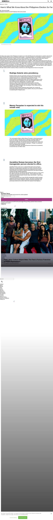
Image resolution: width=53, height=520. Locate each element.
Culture (6, 4)
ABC (33, 81)
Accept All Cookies (23, 517)
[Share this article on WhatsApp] (1, 47)
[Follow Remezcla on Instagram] (8, 205)
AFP (41, 178)
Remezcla (2, 4)
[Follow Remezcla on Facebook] (2, 205)
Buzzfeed (25, 169)
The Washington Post (19, 64)
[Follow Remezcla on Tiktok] (15, 205)
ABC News (35, 60)
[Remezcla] (5, 1)
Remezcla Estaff (5, 10)
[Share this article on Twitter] (8, 47)
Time (33, 85)
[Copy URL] (3, 51)
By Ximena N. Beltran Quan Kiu (11, 263)
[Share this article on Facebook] (4, 47)
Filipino (1, 192)
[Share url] (1, 54)
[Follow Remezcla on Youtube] (12, 205)
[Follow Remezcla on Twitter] (5, 205)
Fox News (18, 145)
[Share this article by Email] (11, 47)
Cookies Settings (13, 517)
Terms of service (38, 201)
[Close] (51, 513)
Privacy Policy (27, 201)
